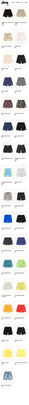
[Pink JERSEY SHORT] (21, 37)
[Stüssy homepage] (4, 3)
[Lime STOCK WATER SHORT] (21, 286)
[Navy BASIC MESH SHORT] (7, 126)
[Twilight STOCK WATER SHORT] (21, 241)
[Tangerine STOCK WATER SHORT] (7, 308)
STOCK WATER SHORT (19, 228)
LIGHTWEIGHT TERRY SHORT (21, 362)
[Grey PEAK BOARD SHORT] (7, 196)
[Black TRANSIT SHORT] (21, 331)
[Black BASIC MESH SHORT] (21, 126)
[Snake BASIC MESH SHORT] (7, 104)
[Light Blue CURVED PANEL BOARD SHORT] (7, 173)
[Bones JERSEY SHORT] (21, 82)
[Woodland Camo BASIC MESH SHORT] (21, 104)
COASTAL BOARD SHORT (6, 158)
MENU (26, 2)
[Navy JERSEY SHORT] (7, 82)
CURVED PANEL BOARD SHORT (20, 159)
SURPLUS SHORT (5, 340)
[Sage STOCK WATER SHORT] (7, 286)
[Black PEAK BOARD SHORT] (21, 196)
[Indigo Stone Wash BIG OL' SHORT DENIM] (7, 376)
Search (18, 2)
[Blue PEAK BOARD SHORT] (7, 219)
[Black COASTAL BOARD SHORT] (7, 149)
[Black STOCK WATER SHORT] (21, 219)
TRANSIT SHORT (18, 340)
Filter (13, 2)
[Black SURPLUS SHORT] (7, 331)
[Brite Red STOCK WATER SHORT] (21, 308)
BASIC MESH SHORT (5, 113)
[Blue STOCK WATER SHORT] (7, 264)
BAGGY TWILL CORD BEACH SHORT (7, 23)
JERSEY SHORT (18, 46)
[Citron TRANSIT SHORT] (7, 353)
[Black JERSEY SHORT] (21, 59)
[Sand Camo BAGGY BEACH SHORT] (7, 37)
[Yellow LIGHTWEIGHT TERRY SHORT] (21, 353)
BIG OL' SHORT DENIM (6, 385)
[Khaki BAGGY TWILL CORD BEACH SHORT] (21, 13)
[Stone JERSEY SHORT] (7, 59)
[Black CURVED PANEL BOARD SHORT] (21, 149)
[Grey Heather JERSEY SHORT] (21, 173)
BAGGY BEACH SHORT (6, 46)
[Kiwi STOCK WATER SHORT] (21, 264)
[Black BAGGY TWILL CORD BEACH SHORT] (7, 13)
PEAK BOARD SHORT (5, 205)
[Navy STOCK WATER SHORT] (7, 241)
